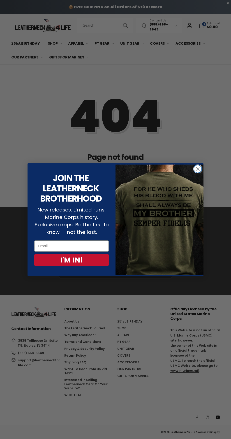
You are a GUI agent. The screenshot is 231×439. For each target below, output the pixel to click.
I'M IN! (71, 260)
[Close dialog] (198, 169)
